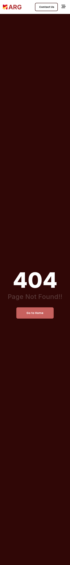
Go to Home (34, 313)
